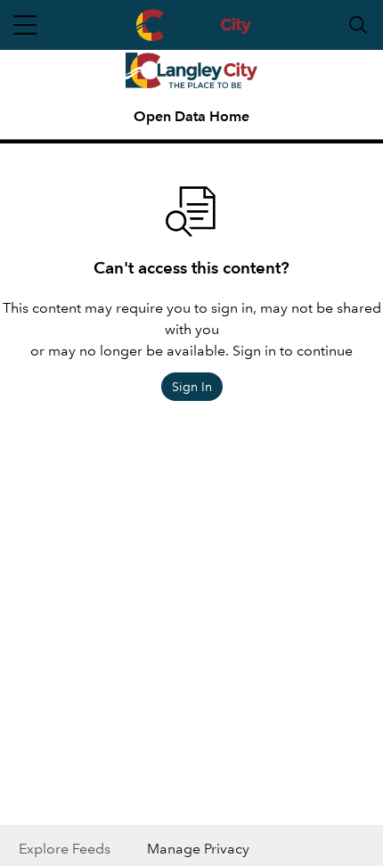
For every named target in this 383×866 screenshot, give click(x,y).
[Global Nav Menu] (25, 25)
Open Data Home (191, 116)
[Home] (192, 70)
